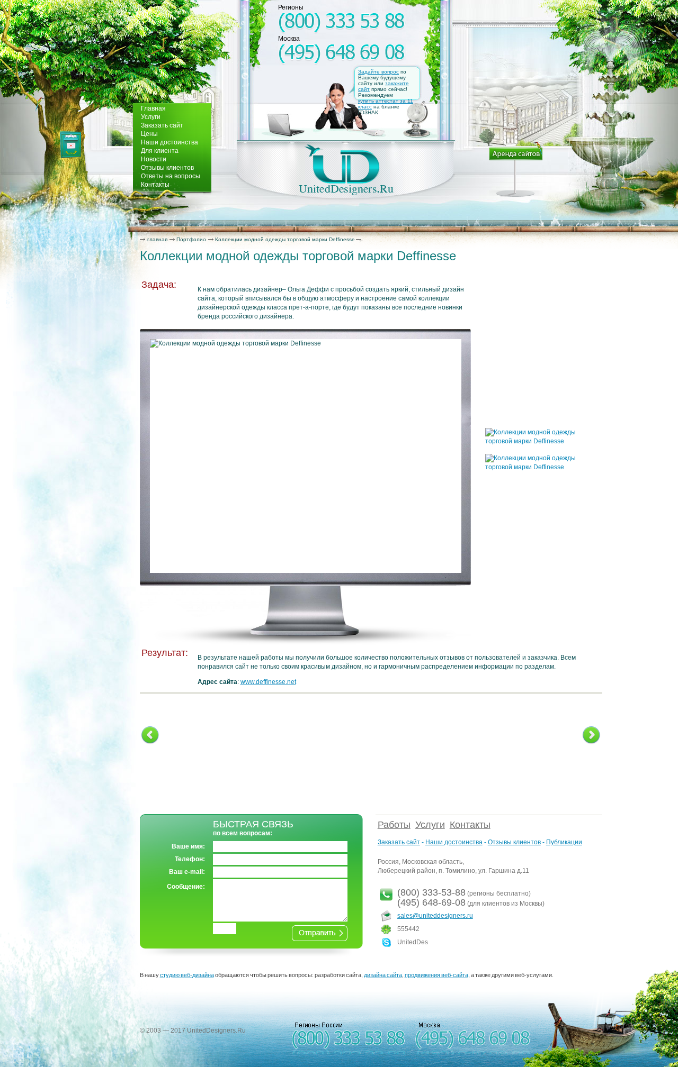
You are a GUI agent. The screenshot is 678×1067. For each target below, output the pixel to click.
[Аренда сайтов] (515, 169)
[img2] (540, 441)
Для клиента (160, 150)
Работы (394, 824)
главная (157, 239)
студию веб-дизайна (187, 975)
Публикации (564, 842)
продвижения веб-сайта (436, 975)
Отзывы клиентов (167, 167)
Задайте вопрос (378, 72)
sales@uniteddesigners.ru (435, 915)
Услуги (150, 117)
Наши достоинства (169, 142)
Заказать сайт (162, 125)
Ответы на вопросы (170, 176)
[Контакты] (70, 144)
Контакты (155, 184)
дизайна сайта (383, 975)
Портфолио (191, 239)
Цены (149, 134)
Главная (153, 108)
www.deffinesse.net (268, 682)
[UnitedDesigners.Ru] (346, 169)
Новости (153, 159)
